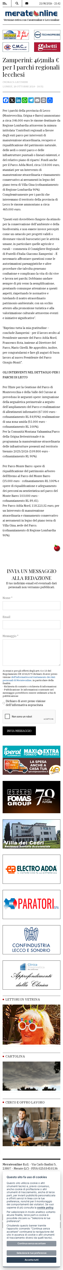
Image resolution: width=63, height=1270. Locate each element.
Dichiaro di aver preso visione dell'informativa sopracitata (26, 703)
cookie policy (45, 1207)
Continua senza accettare (32, 1243)
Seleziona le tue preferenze (32, 1252)
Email (6, 617)
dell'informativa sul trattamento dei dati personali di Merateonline (29, 679)
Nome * (7, 598)
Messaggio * (10, 636)
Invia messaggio (19, 731)
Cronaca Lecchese (15, 82)
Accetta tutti (31, 1259)
